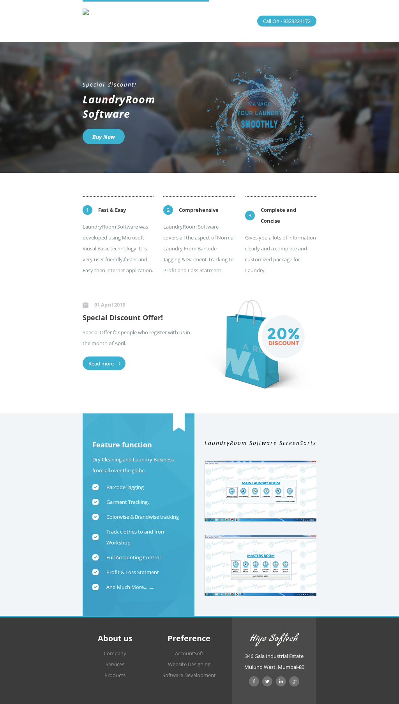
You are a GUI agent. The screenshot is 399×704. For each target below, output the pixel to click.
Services (115, 664)
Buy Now (103, 136)
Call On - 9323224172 (287, 21)
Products (114, 675)
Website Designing (189, 664)
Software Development (189, 675)
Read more (101, 363)
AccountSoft (189, 653)
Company (115, 653)
